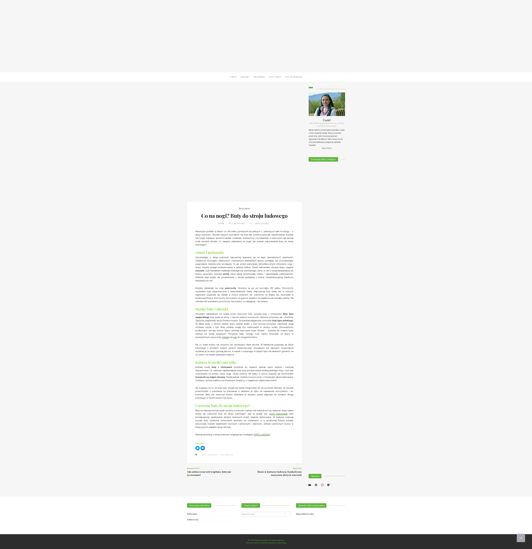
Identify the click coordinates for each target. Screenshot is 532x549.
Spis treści (275, 77)
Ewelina (221, 223)
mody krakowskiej (278, 414)
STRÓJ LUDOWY (262, 434)
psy (235, 337)
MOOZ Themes (260, 543)
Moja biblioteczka (305, 514)
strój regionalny (227, 455)
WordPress (282, 543)
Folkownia (192, 514)
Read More (327, 148)
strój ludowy (213, 455)
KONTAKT (245, 77)
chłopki (225, 337)
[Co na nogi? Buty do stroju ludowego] (244, 144)
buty (203, 455)
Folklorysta (192, 519)
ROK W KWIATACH (294, 77)
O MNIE (233, 77)
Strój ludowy (244, 208)
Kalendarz (259, 77)
